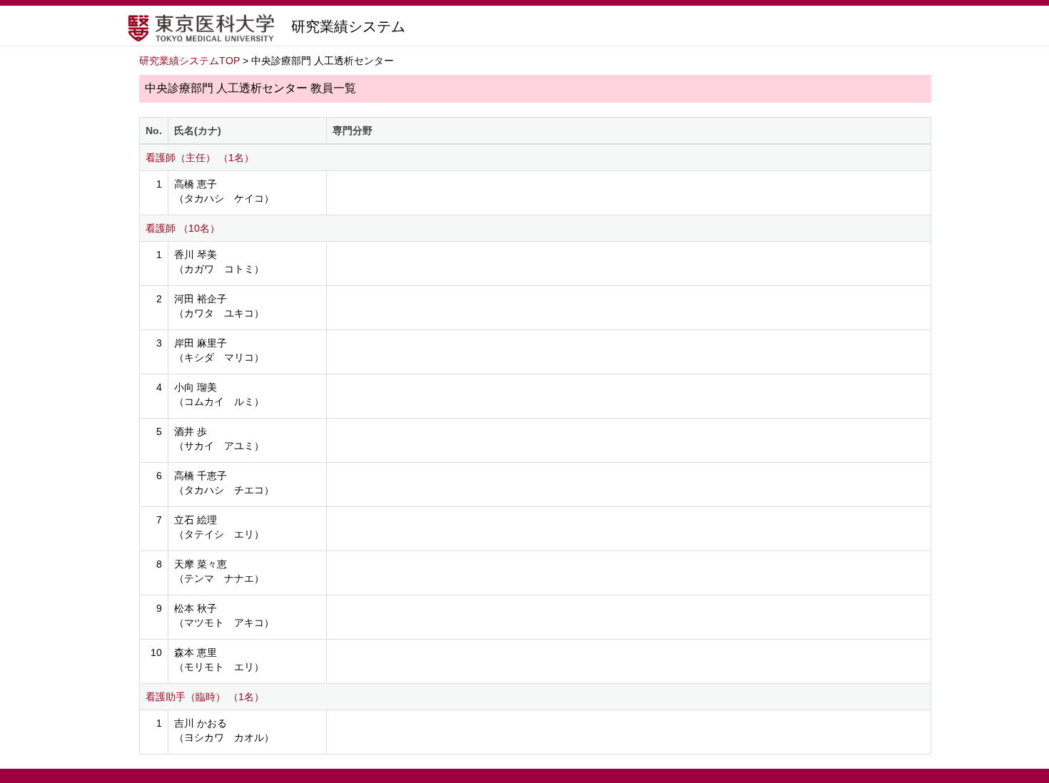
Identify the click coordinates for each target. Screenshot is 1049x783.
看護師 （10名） (183, 228)
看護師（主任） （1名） (200, 157)
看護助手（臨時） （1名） (205, 696)
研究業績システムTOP (189, 60)
